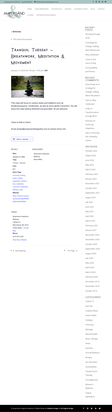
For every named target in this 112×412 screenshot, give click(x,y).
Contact (101, 9)
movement (16, 187)
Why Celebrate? (92, 54)
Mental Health (91, 334)
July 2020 (89, 258)
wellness (16, 189)
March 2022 (90, 169)
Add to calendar (22, 139)
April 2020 (89, 267)
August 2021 (90, 197)
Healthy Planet (91, 310)
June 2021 (89, 207)
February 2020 (91, 277)
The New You (56, 9)
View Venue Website (20, 240)
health (15, 178)
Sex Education (91, 362)
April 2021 (89, 216)
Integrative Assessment (46, 15)
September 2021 (92, 193)
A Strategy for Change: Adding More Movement (92, 46)
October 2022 (91, 151)
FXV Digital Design (66, 408)
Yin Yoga (71, 250)
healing (22, 175)
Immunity (89, 324)
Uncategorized (91, 380)
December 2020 (92, 235)
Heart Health (90, 315)
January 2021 (91, 230)
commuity (16, 175)
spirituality (24, 187)
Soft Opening (20, 250)
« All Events (16, 31)
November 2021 (92, 183)
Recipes (88, 357)
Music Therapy (91, 338)
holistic (20, 178)
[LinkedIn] (102, 2)
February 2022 (91, 174)
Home (29, 9)
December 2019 (92, 281)
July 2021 (89, 202)
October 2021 (91, 188)
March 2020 (90, 272)
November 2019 (92, 286)
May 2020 (89, 263)
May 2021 (89, 211)
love (14, 184)
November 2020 (92, 239)
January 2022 (91, 179)
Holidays (89, 320)
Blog (93, 9)
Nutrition (89, 348)
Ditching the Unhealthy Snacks (92, 137)
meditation (20, 184)
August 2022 (90, 155)
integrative (16, 181)
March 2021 (90, 221)
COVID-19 (89, 301)
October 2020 (91, 244)
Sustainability (91, 366)
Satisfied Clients (81, 9)
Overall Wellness (92, 352)
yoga (21, 189)
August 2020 (90, 253)
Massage (89, 329)
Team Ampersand (42, 9)
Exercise (89, 306)
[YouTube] (105, 2)
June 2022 (89, 160)
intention (24, 181)
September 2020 (92, 249)
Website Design (52, 408)
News (87, 343)
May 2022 (89, 165)
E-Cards (30, 15)
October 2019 (91, 291)
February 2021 (91, 225)
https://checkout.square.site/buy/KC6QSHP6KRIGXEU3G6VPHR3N (21, 199)
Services (68, 9)
